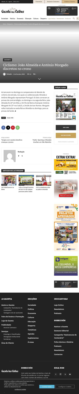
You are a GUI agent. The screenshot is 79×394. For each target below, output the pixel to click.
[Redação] (4, 74)
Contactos (58, 354)
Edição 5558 (10, 118)
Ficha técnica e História (63, 342)
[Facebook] (3, 128)
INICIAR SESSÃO (66, 135)
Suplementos (33, 338)
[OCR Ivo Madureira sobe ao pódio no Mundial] (43, 180)
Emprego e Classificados (12, 334)
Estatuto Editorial (61, 331)
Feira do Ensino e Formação (12, 316)
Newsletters (59, 309)
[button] (73, 18)
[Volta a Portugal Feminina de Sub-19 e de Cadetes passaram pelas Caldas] (26, 180)
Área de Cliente (7, 343)
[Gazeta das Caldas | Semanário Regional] (21, 10)
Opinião (31, 334)
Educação (32, 321)
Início (4, 24)
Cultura (31, 317)
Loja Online (59, 305)
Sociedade (32, 305)
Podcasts (57, 313)
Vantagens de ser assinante (13, 313)
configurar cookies (20, 389)
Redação (9, 74)
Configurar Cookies (64, 387)
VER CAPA (66, 127)
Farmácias (7, 339)
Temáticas (32, 330)
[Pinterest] (13, 128)
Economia (32, 313)
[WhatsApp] (18, 128)
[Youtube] (70, 374)
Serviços (4, 331)
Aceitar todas (46, 387)
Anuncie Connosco (10, 328)
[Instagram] (60, 374)
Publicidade (6, 325)
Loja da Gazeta (7, 321)
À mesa (31, 342)
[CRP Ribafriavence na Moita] (9, 180)
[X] (8, 128)
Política (31, 309)
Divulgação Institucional (12, 337)
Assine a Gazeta (7, 305)
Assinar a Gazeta (61, 326)
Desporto (10, 24)
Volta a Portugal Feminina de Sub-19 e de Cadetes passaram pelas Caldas (26, 189)
